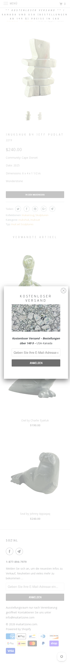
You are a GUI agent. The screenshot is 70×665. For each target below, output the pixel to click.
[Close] (63, 290)
